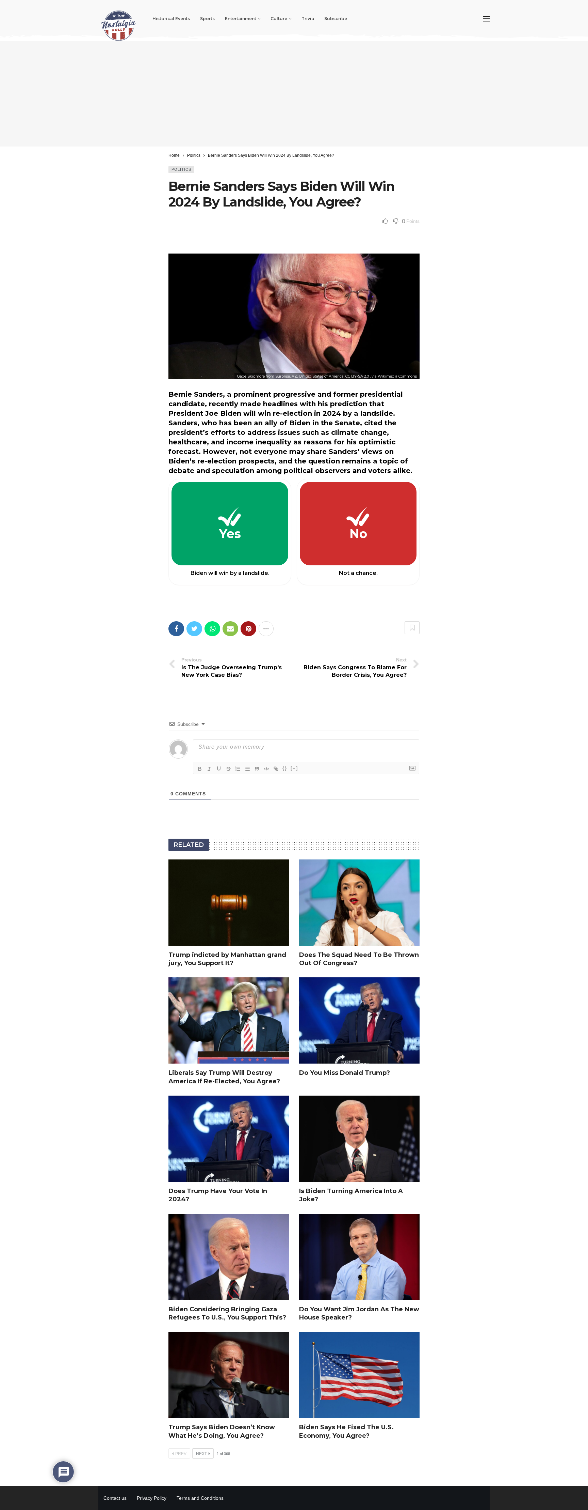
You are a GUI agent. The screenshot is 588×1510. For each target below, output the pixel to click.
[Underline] (219, 769)
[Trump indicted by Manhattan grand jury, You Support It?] (228, 902)
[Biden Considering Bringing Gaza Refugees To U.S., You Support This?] (228, 1257)
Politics (181, 169)
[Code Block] (266, 769)
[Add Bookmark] (412, 627)
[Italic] (209, 769)
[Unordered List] (247, 769)
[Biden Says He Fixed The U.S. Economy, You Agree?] (359, 1375)
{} (284, 768)
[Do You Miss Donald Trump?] (359, 1020)
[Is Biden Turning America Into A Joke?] (359, 1139)
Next (201, 1453)
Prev (180, 1453)
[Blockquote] (257, 769)
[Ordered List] (238, 769)
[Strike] (228, 769)
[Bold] (200, 769)
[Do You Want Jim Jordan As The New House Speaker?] (359, 1257)
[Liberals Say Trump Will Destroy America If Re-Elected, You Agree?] (228, 1020)
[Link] (276, 769)
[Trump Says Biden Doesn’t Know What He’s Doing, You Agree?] (228, 1375)
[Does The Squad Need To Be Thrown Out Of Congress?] (359, 902)
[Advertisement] (294, 93)
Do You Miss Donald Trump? (344, 1073)
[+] (294, 768)
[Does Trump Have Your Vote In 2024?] (228, 1139)
